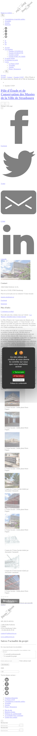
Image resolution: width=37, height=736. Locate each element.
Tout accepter (19, 372)
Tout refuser (19, 376)
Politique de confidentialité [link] (18, 383)
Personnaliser (18, 380)
